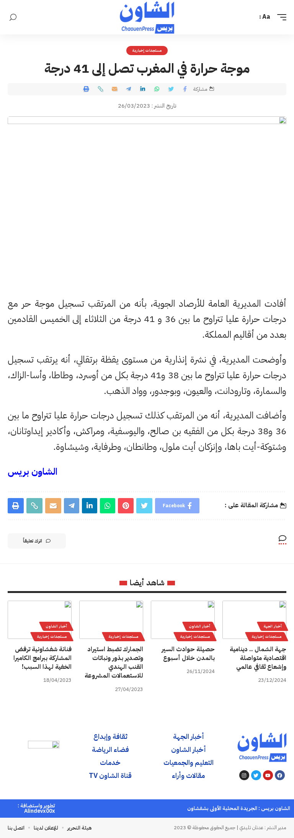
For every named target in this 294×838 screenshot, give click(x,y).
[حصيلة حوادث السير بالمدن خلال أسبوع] (183, 620)
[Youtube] (268, 775)
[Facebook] (280, 775)
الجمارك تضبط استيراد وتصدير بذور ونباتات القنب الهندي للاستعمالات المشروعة (114, 663)
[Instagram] (244, 775)
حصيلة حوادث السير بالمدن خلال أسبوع (188, 654)
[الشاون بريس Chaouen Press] (147, 17)
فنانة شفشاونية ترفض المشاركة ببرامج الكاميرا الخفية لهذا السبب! (42, 658)
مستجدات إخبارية (147, 50)
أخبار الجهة (272, 626)
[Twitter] (256, 775)
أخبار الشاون (199, 626)
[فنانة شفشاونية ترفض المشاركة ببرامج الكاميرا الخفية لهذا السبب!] (40, 620)
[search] (13, 17)
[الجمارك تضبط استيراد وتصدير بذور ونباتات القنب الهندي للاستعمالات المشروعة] (111, 620)
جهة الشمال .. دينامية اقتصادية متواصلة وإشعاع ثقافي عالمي (258, 658)
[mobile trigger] (279, 17)
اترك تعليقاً (32, 540)
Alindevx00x (39, 811)
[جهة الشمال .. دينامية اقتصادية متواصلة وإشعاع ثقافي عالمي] (254, 620)
